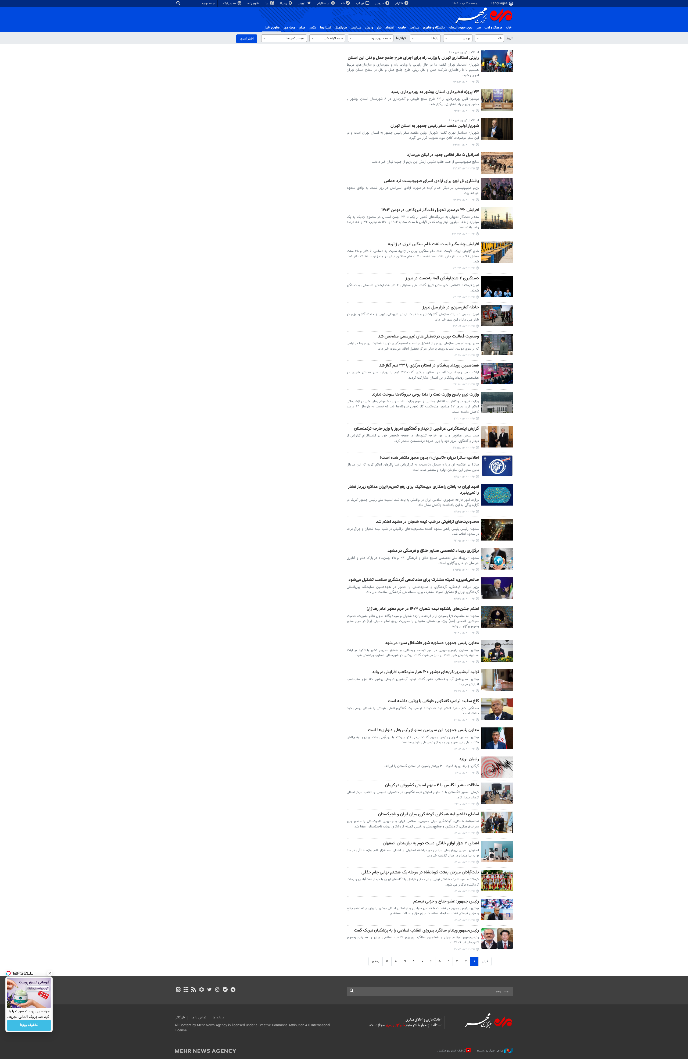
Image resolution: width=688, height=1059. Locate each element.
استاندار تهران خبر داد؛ (464, 52)
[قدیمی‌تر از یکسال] (497, 61)
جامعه (402, 27)
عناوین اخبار (272, 27)
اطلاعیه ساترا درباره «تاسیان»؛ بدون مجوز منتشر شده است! (429, 458)
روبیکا (284, 3)
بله (343, 3)
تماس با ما (199, 1017)
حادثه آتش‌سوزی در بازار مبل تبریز (450, 308)
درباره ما (218, 1017)
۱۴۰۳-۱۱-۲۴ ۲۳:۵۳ (464, 82)
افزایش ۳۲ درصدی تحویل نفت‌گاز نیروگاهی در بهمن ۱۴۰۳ (430, 210)
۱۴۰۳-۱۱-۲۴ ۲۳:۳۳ (463, 234)
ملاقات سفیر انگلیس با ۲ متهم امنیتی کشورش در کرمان (432, 786)
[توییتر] (209, 990)
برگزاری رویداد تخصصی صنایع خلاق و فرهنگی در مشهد (433, 551)
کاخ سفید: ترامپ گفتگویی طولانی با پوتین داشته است (433, 701)
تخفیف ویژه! (29, 1025)
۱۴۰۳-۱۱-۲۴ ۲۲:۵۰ (464, 477)
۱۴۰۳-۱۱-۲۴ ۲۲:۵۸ (464, 448)
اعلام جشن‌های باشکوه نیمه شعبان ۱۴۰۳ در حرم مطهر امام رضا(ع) (423, 609)
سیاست (356, 27)
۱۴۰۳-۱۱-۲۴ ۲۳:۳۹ (464, 200)
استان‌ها (325, 27)
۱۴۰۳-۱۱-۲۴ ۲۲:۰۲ (464, 949)
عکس (312, 27)
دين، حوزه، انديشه (460, 27)
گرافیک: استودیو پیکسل (452, 1051)
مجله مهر (289, 27)
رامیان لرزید (469, 759)
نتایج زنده (253, 3)
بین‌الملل (341, 27)
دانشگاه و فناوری (434, 27)
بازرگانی (180, 1017)
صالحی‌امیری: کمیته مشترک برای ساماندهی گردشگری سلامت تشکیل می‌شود (414, 580)
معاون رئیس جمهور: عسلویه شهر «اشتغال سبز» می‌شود (432, 643)
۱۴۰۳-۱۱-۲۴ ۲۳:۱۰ (464, 419)
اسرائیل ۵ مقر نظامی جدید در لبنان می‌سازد (443, 155)
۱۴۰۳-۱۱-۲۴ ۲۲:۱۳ (464, 749)
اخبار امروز (247, 38)
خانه (508, 27)
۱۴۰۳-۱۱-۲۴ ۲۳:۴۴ (464, 145)
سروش (380, 3)
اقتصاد (389, 27)
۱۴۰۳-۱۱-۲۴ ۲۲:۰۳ (464, 920)
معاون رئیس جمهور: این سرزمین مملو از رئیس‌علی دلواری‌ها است (423, 730)
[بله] (225, 990)
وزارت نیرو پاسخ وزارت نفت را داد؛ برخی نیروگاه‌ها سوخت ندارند (425, 395)
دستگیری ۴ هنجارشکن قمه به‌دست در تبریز (442, 279)
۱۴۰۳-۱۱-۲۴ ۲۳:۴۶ (464, 111)
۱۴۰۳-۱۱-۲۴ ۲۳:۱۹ (464, 355)
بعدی (375, 961)
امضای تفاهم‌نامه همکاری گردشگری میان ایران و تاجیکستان (428, 815)
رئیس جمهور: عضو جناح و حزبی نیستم (446, 902)
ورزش (369, 27)
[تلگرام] (233, 990)
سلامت (414, 27)
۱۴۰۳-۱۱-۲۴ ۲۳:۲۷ (464, 268)
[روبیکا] (201, 990)
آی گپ (360, 3)
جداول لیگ (230, 3)
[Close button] (49, 973)
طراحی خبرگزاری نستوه (490, 1051)
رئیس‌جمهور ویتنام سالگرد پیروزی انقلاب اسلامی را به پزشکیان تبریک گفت (416, 931)
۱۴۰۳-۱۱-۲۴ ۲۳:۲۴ (464, 326)
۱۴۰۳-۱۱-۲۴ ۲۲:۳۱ (464, 599)
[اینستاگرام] (217, 990)
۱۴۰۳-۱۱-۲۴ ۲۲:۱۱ (465, 773)
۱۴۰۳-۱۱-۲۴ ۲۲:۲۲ (464, 662)
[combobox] (489, 38)
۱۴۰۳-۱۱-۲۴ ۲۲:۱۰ (464, 804)
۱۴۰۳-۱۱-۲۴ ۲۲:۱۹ (464, 691)
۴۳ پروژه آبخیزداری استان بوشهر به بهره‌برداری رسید (435, 92)
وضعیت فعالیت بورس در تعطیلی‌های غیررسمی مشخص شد (428, 337)
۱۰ (396, 961)
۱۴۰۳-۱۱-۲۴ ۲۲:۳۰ (464, 633)
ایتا (267, 3)
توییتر (302, 3)
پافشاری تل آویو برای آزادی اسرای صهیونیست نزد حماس (431, 181)
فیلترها (401, 38)
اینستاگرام (323, 3)
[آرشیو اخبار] (185, 990)
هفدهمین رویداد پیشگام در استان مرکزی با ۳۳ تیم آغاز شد (429, 366)
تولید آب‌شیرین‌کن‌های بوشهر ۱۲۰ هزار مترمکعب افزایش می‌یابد (425, 672)
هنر (478, 27)
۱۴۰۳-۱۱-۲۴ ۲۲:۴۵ (464, 541)
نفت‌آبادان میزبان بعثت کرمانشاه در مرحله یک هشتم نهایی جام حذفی (420, 873)
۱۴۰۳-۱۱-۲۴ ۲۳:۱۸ (464, 384)
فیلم (302, 27)
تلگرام (399, 3)
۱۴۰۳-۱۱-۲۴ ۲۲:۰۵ (464, 891)
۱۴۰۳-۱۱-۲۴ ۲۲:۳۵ (464, 570)
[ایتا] (178, 990)
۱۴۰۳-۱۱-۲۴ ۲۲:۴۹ (464, 512)
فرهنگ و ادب (493, 27)
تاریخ (510, 38)
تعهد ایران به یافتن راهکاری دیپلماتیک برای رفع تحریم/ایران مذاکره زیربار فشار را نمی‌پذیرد (413, 490)
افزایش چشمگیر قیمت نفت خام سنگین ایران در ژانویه (433, 244)
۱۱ (387, 961)
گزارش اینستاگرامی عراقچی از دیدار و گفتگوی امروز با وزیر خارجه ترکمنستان (416, 429)
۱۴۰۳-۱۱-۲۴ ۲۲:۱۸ (464, 720)
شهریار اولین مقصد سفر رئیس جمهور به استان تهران (434, 126)
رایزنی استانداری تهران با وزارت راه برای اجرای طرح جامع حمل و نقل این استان (413, 58)
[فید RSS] (193, 990)
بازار (379, 27)
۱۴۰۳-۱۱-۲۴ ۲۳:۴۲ (464, 168)
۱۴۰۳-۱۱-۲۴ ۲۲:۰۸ (464, 833)
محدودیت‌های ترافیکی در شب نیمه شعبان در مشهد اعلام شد (427, 522)
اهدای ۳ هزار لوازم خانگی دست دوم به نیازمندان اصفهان (431, 844)
